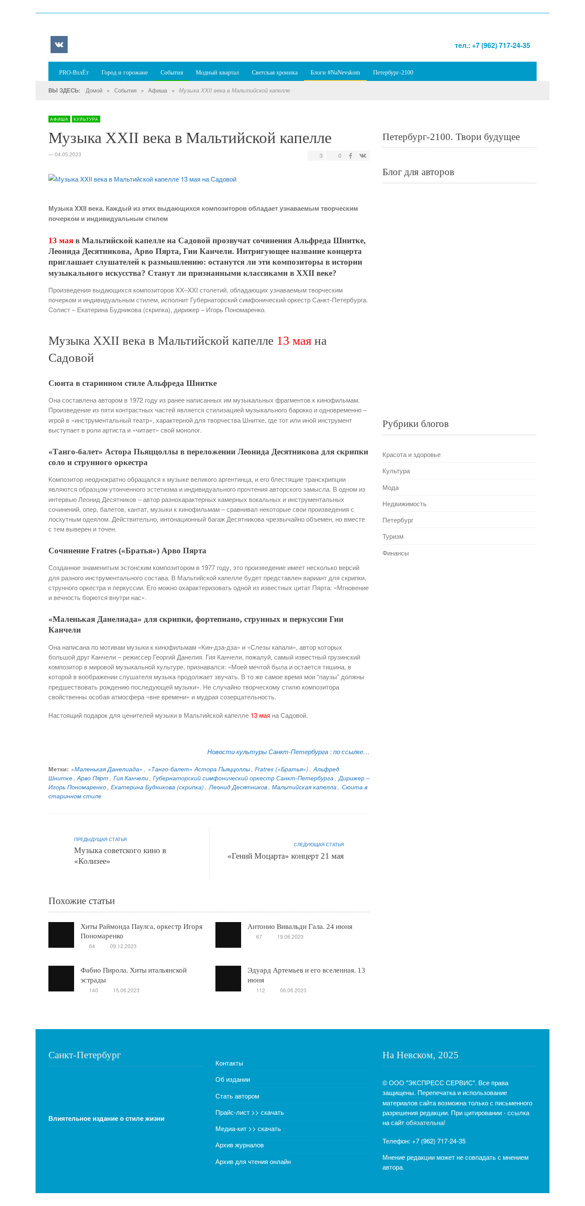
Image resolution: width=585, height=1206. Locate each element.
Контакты (229, 1062)
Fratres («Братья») (281, 769)
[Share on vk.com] (362, 155)
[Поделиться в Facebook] (351, 155)
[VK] (59, 44)
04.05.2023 (68, 154)
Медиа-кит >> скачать (248, 1128)
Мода (390, 487)
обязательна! (425, 1122)
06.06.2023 (293, 990)
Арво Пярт (92, 778)
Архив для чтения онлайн (253, 1161)
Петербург (397, 519)
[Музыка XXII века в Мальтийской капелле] (142, 180)
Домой (94, 90)
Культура (86, 119)
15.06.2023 (126, 990)
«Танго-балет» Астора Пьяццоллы (199, 769)
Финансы (395, 552)
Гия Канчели (130, 778)
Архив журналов (239, 1144)
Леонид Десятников (238, 787)
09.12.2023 (123, 945)
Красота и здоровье (411, 454)
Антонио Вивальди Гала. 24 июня (300, 926)
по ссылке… (351, 751)
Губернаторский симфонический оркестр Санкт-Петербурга (243, 778)
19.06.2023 (290, 936)
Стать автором (237, 1095)
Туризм (392, 535)
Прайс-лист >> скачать (249, 1111)
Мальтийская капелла (304, 787)
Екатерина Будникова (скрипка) (157, 787)
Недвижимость (404, 503)
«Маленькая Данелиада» (107, 769)
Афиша (157, 90)
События (125, 90)
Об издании (232, 1079)
